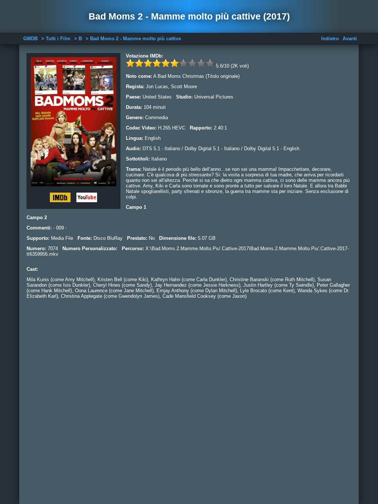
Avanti (350, 38)
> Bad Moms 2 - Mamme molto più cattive (133, 38)
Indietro (330, 38)
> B (78, 38)
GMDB (30, 38)
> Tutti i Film (56, 38)
